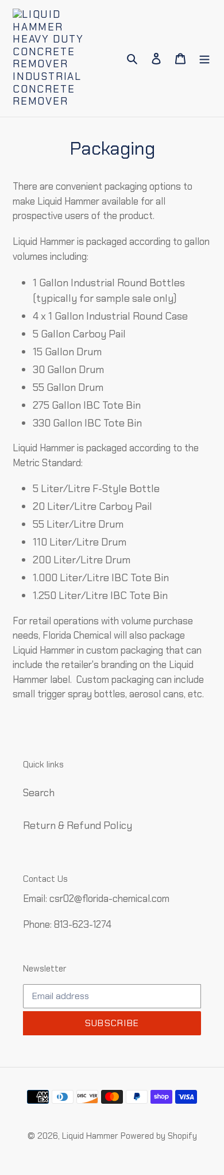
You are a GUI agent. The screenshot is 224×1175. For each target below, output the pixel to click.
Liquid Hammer (90, 1136)
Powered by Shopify (159, 1136)
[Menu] (204, 58)
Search (39, 793)
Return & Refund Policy (77, 825)
